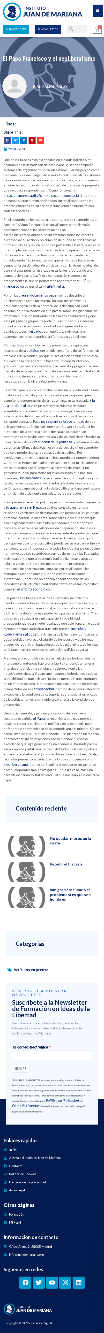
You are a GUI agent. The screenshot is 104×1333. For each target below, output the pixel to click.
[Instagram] (65, 1283)
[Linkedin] (79, 1283)
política (33, 350)
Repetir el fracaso (66, 864)
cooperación (44, 689)
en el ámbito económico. (32, 589)
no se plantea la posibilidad (62, 421)
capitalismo (37, 195)
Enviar (21, 1068)
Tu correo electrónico (30, 1047)
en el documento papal (39, 295)
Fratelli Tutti (53, 286)
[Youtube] (52, 1283)
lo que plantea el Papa (23, 507)
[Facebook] (25, 1283)
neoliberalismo (16, 764)
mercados (36, 331)
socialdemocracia (65, 195)
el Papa (38, 718)
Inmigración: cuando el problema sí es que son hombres (70, 894)
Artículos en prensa (31, 969)
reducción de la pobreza (53, 442)
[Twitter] (39, 1283)
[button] (7, 140)
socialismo (15, 195)
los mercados (30, 478)
